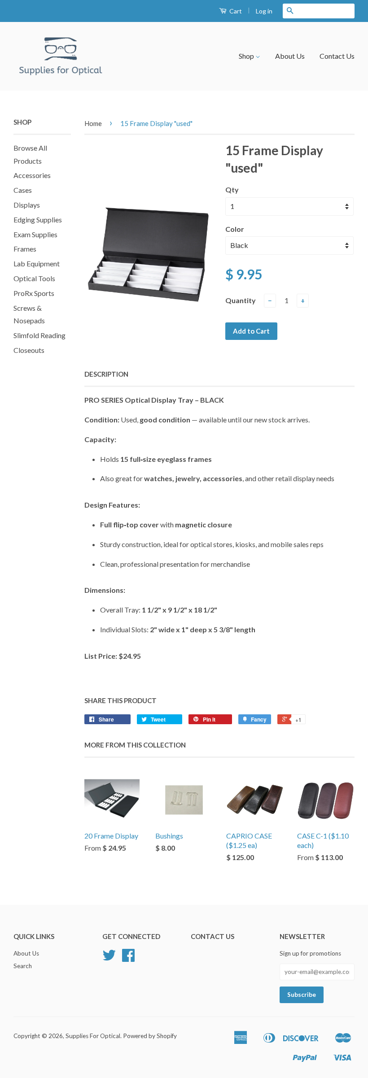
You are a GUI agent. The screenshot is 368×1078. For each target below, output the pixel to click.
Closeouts (28, 350)
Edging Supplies (37, 219)
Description (106, 374)
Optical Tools (34, 278)
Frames (24, 248)
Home (93, 123)
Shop (247, 56)
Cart (235, 11)
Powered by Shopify (150, 1035)
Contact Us (337, 56)
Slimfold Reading (39, 335)
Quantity (240, 300)
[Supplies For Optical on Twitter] (109, 958)
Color (234, 229)
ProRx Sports (33, 293)
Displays (26, 204)
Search (22, 965)
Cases (22, 190)
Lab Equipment (36, 263)
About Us (290, 56)
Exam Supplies (35, 234)
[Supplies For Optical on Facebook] (128, 958)
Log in (264, 11)
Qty (232, 189)
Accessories (32, 175)
